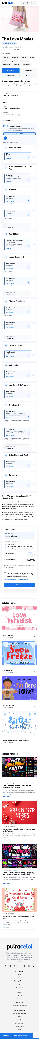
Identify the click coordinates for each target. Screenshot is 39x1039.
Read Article (7, 796)
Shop (19, 974)
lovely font (17, 64)
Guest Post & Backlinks (20, 1005)
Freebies (19, 978)
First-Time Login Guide (19, 1013)
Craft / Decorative (9, 43)
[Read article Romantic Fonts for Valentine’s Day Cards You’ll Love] (19, 899)
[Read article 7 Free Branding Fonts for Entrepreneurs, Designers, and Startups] (19, 769)
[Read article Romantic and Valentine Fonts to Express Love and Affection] (19, 812)
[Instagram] (10, 966)
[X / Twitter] (29, 966)
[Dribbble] (24, 966)
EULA (19, 1029)
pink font (14, 61)
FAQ (19, 1016)
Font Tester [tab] (28, 70)
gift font (24, 57)
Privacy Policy (19, 1023)
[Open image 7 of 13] (19, 19)
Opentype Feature (19, 981)
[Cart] (27, 3)
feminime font (7, 64)
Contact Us (19, 1002)
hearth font (6, 61)
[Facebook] (5, 966)
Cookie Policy (20, 1026)
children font (23, 61)
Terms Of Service (19, 1020)
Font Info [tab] (28, 75)
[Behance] (19, 966)
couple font (15, 57)
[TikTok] (33, 966)
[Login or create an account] (31, 3)
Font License (19, 987)
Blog (19, 984)
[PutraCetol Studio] (9, 3)
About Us (19, 995)
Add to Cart (19, 585)
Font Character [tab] (10, 75)
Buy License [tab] (10, 70)
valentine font (26, 64)
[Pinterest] (15, 966)
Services (19, 999)
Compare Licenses (23, 579)
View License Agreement (10, 579)
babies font (6, 57)
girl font (32, 57)
